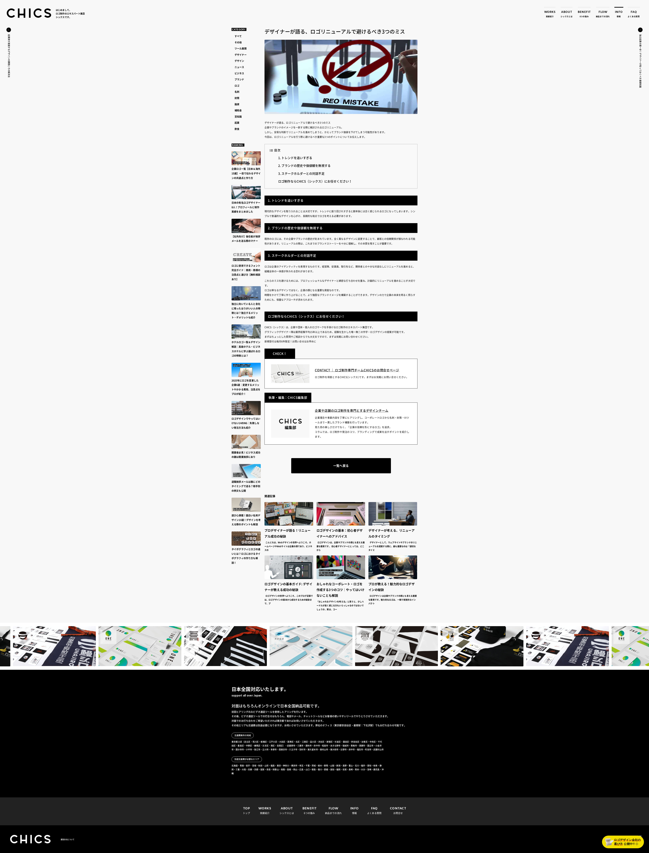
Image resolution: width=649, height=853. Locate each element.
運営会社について (67, 839)
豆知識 (238, 116)
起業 (237, 123)
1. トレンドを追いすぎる (295, 157)
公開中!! (627, 842)
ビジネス (239, 73)
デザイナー (241, 55)
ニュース (239, 67)
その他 (238, 42)
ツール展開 (241, 48)
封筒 (237, 98)
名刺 (237, 92)
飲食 (237, 129)
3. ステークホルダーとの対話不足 (301, 173)
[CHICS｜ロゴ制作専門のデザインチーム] (29, 13)
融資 (237, 104)
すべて (238, 36)
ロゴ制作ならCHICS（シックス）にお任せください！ (315, 181)
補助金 (238, 110)
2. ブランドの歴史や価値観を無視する (304, 165)
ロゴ (237, 86)
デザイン (239, 61)
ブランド (239, 79)
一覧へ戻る (341, 465)
